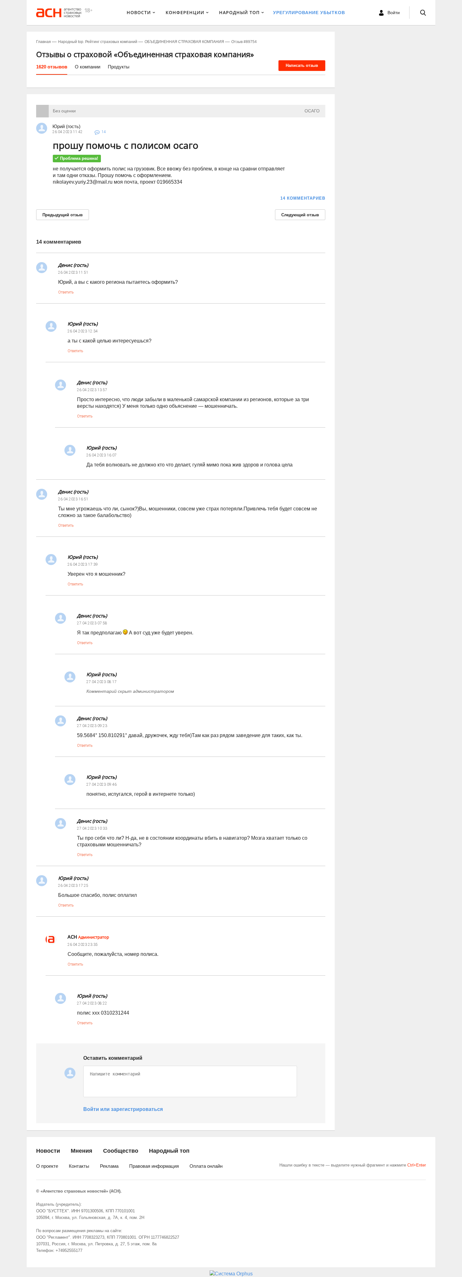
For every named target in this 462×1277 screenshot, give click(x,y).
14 (104, 132)
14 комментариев (302, 198)
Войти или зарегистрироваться (123, 1109)
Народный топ (169, 1151)
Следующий (300, 215)
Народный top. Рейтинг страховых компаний (97, 42)
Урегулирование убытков (309, 12)
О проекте (47, 1166)
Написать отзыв (302, 65)
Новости (139, 12)
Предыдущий (62, 215)
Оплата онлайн (206, 1166)
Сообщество (120, 1151)
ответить (66, 292)
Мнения (81, 1151)
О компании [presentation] (87, 66)
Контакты (79, 1166)
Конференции (185, 12)
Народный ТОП (239, 12)
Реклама (109, 1166)
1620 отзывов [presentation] (51, 66)
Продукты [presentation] (118, 66)
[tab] (51, 69)
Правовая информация (154, 1166)
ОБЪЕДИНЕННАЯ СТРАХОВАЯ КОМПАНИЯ (184, 42)
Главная (43, 42)
